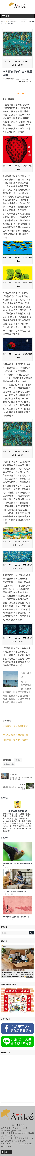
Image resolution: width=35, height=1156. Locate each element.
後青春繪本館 (16, 79)
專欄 (11, 79)
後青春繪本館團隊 (10, 78)
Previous (15, 774)
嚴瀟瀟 (18, 760)
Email (30, 81)
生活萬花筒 (22, 79)
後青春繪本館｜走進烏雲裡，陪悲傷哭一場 (16, 916)
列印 (23, 81)
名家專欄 (6, 79)
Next (21, 784)
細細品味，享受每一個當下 (15, 740)
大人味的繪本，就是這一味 (15, 735)
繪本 (27, 79)
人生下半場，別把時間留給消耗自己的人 (15, 891)
